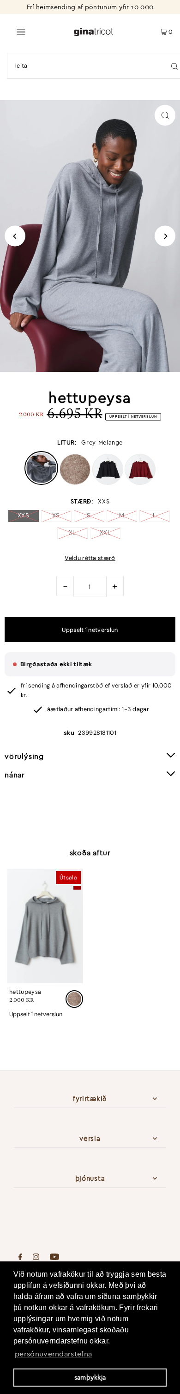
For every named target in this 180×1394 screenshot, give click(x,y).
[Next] (165, 236)
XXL (105, 532)
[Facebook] (20, 1257)
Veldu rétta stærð (90, 558)
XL (72, 532)
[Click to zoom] (165, 115)
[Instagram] (36, 1257)
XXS (23, 515)
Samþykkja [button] (90, 1377)
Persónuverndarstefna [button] (53, 1353)
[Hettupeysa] (45, 926)
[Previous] (15, 236)
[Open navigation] (37, 31)
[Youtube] (54, 1257)
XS (56, 515)
